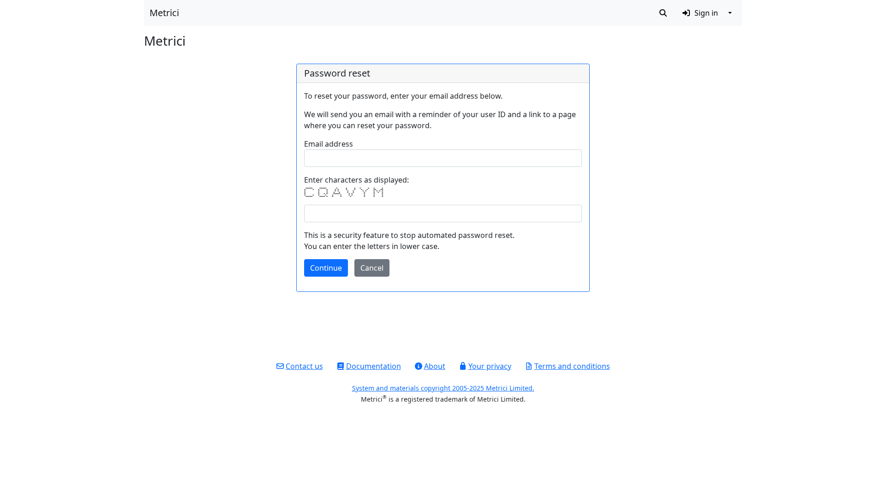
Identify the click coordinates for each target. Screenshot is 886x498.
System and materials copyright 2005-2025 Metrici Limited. (443, 388)
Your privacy (489, 366)
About (434, 366)
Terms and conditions (572, 366)
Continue (326, 268)
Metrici (164, 12)
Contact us (304, 366)
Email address (328, 144)
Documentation (373, 366)
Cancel (371, 268)
